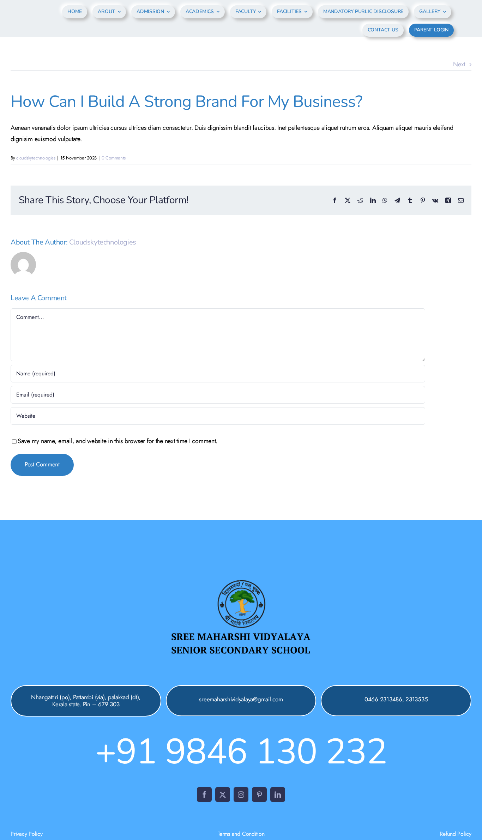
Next (459, 64)
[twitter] (222, 794)
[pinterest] (259, 794)
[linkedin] (277, 794)
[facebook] (204, 794)
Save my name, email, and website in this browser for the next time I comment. (117, 441)
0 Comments (113, 158)
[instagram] (241, 794)
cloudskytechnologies (35, 158)
